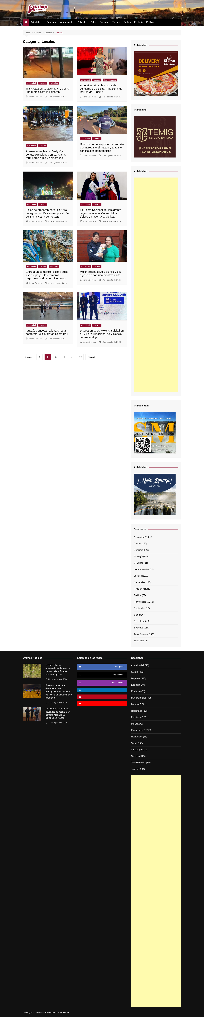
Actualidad (36, 22)
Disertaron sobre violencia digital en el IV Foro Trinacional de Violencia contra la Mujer (102, 334)
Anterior (28, 357)
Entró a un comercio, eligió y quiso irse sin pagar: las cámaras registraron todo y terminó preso (47, 275)
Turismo (116, 22)
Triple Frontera (110, 80)
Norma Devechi (35, 97)
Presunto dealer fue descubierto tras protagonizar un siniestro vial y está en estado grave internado (59, 691)
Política (150, 22)
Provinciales (140, 602)
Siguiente (92, 357)
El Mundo (138, 563)
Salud (93, 22)
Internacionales (66, 22)
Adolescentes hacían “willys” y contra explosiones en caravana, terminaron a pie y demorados (46, 154)
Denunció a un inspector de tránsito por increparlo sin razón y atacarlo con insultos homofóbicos (102, 147)
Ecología (138, 22)
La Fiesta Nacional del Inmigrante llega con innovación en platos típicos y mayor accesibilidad (100, 213)
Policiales (82, 22)
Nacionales (139, 582)
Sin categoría (140, 621)
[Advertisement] (156, 285)
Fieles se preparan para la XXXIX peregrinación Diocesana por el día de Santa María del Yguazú (47, 213)
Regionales (139, 608)
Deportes (51, 22)
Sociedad (104, 22)
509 (80, 357)
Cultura (127, 22)
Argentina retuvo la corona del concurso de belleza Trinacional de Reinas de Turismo (101, 89)
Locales (43, 83)
